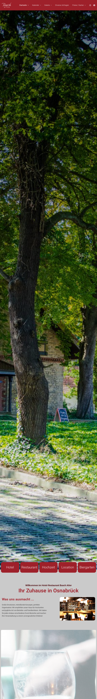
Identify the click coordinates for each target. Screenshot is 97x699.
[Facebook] (94, 5)
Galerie (47, 5)
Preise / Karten (78, 5)
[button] (28, 5)
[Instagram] (90, 5)
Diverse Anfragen (62, 5)
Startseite (23, 5)
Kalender (35, 5)
